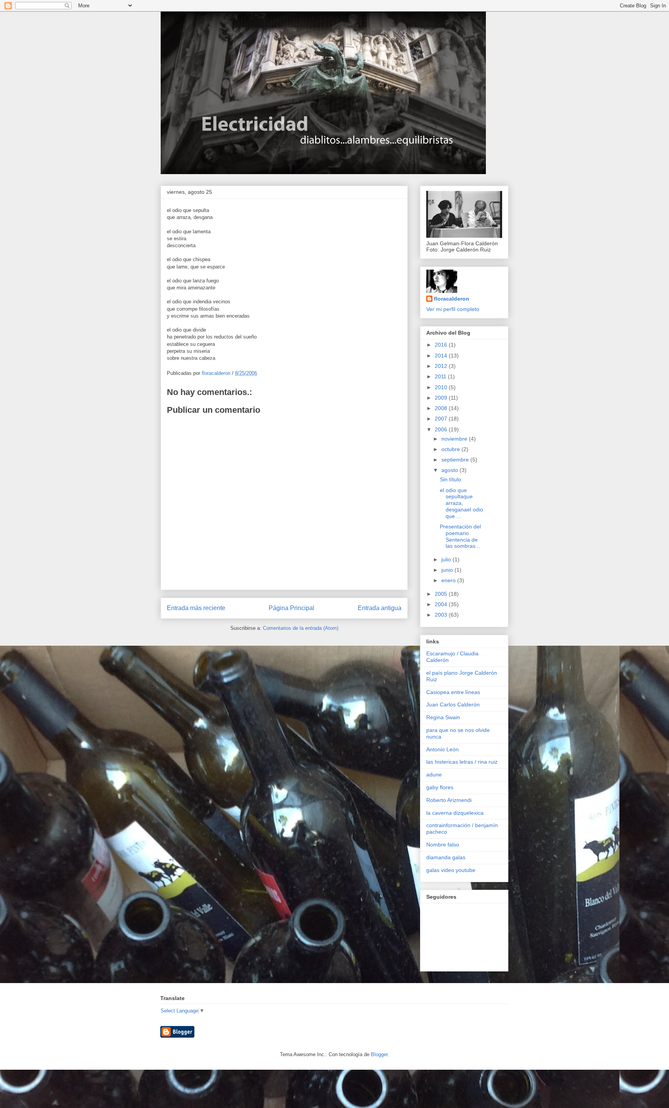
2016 (442, 345)
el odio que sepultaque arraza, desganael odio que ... (461, 503)
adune (434, 774)
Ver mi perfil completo (452, 309)
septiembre (455, 460)
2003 (442, 615)
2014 (442, 355)
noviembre (455, 439)
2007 (442, 419)
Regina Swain (443, 717)
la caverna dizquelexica (455, 813)
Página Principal (291, 608)
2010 (442, 387)
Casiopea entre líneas (453, 692)
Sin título (450, 479)
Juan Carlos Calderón (453, 704)
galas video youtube (450, 870)
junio (448, 570)
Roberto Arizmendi (449, 800)
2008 (442, 408)
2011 (441, 376)
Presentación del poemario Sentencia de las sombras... (460, 536)
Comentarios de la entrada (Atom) (300, 628)
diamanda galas (445, 857)
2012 (442, 366)
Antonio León (442, 749)
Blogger (379, 1054)
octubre (451, 449)
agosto (450, 470)
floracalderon (451, 299)
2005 (442, 594)
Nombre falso (442, 844)
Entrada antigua (379, 608)
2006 (442, 429)
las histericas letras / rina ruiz (461, 762)
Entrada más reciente (196, 608)
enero (449, 580)
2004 (442, 604)
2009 (442, 398)
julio (447, 559)
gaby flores (439, 787)
